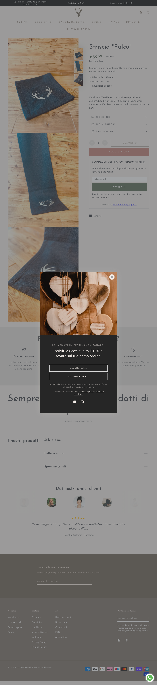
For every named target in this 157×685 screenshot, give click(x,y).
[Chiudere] (112, 277)
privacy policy (87, 391)
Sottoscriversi (78, 377)
